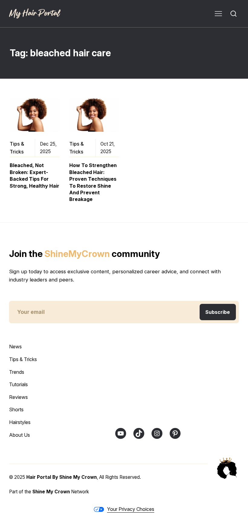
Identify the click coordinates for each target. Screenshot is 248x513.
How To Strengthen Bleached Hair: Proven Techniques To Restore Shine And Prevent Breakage (93, 182)
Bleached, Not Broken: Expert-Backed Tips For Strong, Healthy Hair (34, 175)
